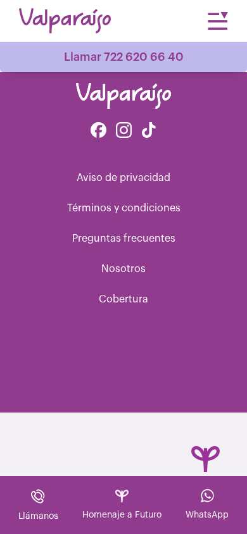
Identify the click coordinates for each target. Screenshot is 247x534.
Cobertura (123, 299)
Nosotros (123, 269)
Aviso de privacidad (123, 178)
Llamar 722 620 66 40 (124, 57)
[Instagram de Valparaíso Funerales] (124, 131)
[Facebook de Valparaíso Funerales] (98, 131)
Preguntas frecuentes (123, 238)
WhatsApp (207, 515)
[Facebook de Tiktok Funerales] (148, 131)
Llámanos (38, 516)
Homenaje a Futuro (122, 515)
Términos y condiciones (123, 208)
